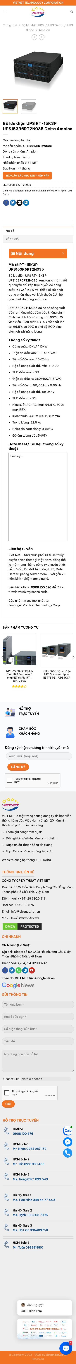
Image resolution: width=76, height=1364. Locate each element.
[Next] (67, 70)
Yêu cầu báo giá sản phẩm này (27, 175)
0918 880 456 (34, 1164)
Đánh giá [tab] (12, 238)
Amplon (44, 30)
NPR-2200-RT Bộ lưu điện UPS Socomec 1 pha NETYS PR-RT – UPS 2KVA (19, 676)
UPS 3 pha (61, 190)
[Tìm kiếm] (71, 11)
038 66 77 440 (44, 1200)
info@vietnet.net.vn (25, 911)
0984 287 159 (36, 1149)
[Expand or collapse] (63, 252)
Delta (26, 157)
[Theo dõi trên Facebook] (5, 970)
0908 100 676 (41, 587)
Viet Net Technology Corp (41, 605)
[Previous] (9, 70)
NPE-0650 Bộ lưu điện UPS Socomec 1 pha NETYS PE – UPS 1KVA (57, 674)
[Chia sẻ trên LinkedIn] (26, 203)
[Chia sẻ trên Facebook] (6, 203)
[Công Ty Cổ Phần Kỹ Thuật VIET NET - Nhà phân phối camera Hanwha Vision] (38, 12)
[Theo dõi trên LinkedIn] (25, 970)
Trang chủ (10, 25)
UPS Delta (55, 25)
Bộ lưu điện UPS (33, 25)
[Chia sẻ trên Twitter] (13, 203)
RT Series (48, 190)
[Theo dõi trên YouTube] (32, 970)
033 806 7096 (37, 1215)
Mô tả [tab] (10, 230)
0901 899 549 (37, 1179)
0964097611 (39, 1230)
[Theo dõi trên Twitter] (12, 970)
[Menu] (5, 11)
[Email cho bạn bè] (19, 203)
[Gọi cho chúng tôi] (18, 970)
